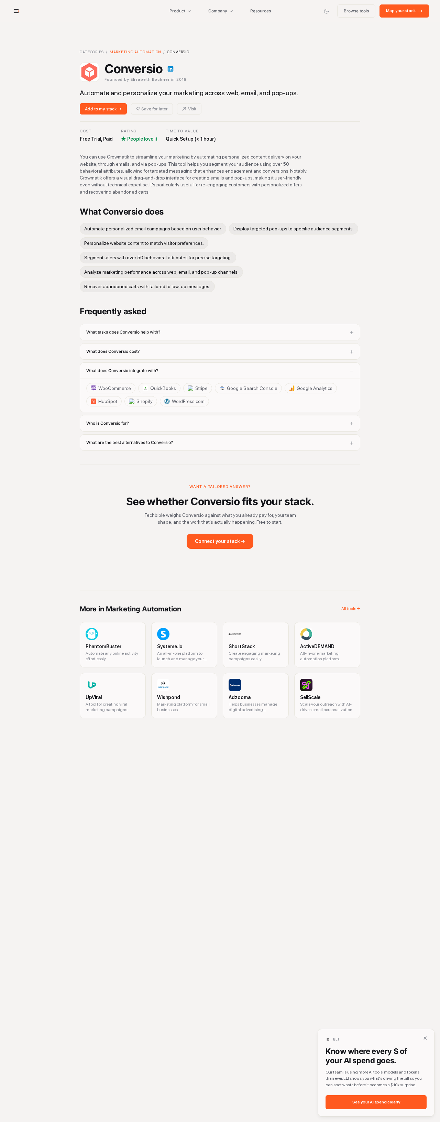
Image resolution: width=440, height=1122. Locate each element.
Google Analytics (314, 388)
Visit (192, 108)
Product (177, 10)
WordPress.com (188, 401)
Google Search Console (252, 388)
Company (217, 10)
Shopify (144, 401)
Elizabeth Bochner (150, 79)
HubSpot (107, 401)
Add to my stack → (103, 108)
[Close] (425, 1038)
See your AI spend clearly (376, 1102)
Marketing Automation (136, 52)
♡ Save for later (152, 108)
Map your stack (401, 10)
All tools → (350, 608)
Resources (260, 10)
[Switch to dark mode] (326, 11)
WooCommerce (114, 388)
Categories (92, 52)
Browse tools (356, 10)
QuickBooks (163, 388)
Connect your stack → (220, 541)
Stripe (201, 388)
